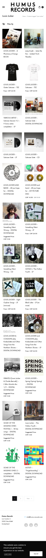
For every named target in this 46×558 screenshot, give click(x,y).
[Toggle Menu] (3, 7)
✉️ (25, 517)
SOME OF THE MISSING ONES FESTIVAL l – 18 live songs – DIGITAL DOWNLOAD (11, 429)
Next (28, 498)
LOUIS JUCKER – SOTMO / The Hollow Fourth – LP (33, 269)
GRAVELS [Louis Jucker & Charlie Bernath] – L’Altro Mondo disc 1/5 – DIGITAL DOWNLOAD (12, 384)
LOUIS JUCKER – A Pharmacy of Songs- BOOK (11, 54)
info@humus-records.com (35, 517)
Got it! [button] (36, 554)
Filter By (10, 24)
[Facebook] (26, 525)
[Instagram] (31, 525)
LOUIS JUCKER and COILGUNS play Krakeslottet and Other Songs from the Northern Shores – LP (33, 342)
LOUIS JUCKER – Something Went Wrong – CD (10, 269)
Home (24, 16)
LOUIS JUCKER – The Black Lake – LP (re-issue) (33, 302)
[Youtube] (36, 525)
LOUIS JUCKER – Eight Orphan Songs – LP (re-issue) (12, 302)
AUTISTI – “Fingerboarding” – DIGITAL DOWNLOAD (33, 470)
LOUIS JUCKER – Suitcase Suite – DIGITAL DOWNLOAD (33, 121)
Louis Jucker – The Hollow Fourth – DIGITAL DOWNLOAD (33, 426)
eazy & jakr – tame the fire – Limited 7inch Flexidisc (33, 54)
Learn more (8, 554)
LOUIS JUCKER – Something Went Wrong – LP (31, 227)
